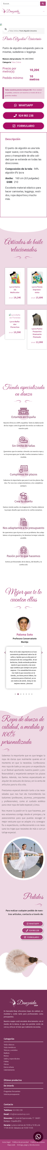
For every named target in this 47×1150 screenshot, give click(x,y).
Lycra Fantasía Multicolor (14, 290)
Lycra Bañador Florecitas (15, 324)
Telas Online (14, 31)
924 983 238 (17, 1110)
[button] (6, 29)
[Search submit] (43, 4)
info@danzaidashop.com (19, 1114)
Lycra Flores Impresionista (37, 290)
